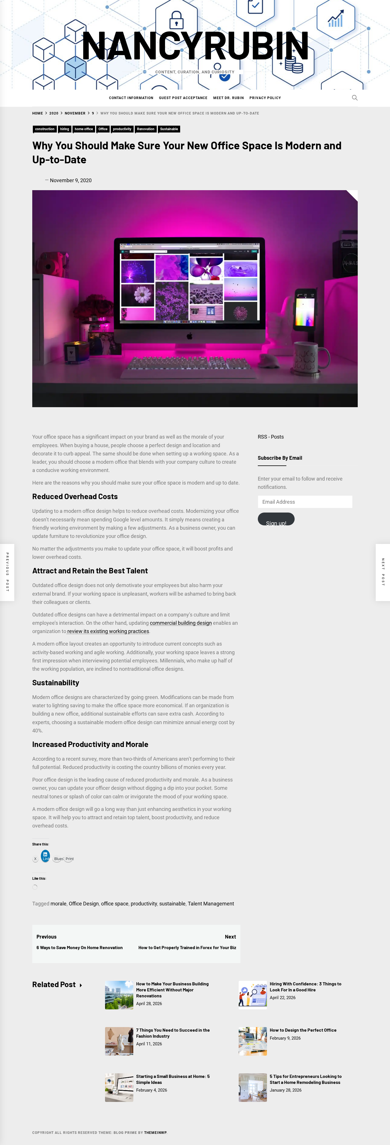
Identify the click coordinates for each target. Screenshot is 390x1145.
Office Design (84, 904)
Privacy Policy (265, 98)
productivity (122, 129)
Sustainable (169, 129)
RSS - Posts (271, 437)
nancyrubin (195, 43)
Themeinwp (155, 1133)
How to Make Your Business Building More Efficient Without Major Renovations (172, 989)
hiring (64, 129)
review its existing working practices (108, 631)
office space (114, 904)
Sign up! (276, 522)
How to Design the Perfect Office (303, 1029)
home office (84, 129)
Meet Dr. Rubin (228, 98)
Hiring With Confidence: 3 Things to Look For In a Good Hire (305, 986)
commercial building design (181, 623)
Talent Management (211, 904)
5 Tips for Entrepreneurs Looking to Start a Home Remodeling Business (306, 1079)
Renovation (145, 129)
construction (45, 129)
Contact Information (131, 98)
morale (59, 904)
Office (102, 129)
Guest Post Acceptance (183, 98)
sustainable (172, 904)
